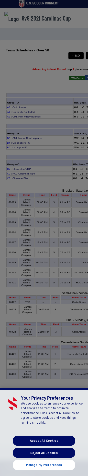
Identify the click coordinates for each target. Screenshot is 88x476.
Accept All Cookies (44, 440)
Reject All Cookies (43, 453)
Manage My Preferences (44, 465)
